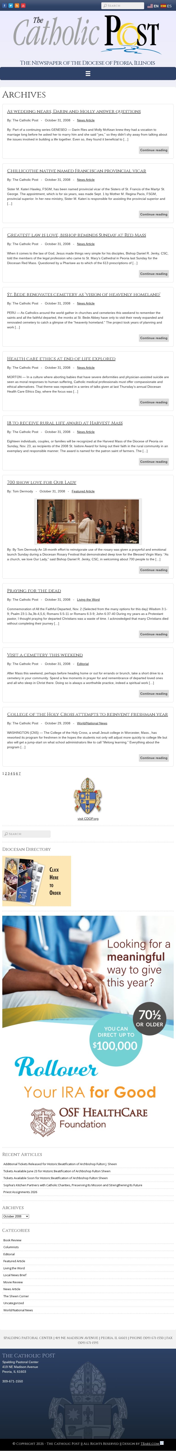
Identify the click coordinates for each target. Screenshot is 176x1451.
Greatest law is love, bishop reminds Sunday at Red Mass (76, 235)
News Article (86, 120)
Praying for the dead (34, 591)
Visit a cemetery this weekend (45, 655)
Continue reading (154, 150)
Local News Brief (14, 1275)
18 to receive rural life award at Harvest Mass (65, 423)
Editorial (83, 664)
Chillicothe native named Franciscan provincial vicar (76, 171)
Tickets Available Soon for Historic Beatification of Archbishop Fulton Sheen (55, 1178)
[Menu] (88, 73)
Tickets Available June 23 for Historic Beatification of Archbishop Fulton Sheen (56, 1171)
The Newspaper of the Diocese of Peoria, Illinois (87, 63)
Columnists (11, 1247)
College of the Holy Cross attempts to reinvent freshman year (87, 714)
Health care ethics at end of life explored (61, 359)
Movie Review (13, 1282)
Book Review (12, 1240)
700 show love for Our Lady (41, 482)
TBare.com (150, 1444)
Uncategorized (13, 1303)
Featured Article (83, 491)
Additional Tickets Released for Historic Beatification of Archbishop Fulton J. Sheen (60, 1164)
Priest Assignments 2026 (20, 1192)
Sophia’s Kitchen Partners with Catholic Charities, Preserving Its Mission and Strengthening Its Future (72, 1185)
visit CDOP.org (88, 818)
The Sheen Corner (16, 1296)
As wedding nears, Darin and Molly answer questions (74, 111)
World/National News (92, 723)
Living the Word (88, 599)
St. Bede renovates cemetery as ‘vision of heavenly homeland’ (83, 294)
